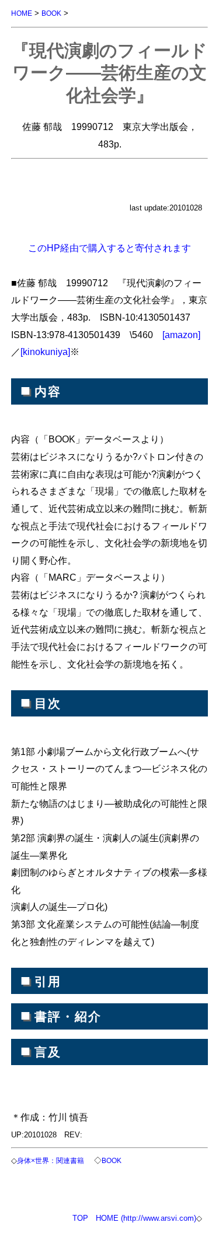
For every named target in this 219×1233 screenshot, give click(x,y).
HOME (21, 13)
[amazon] (181, 334)
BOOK (51, 13)
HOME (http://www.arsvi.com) (146, 1218)
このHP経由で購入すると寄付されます (109, 248)
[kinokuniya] (45, 351)
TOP (80, 1218)
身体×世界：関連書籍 (50, 1160)
